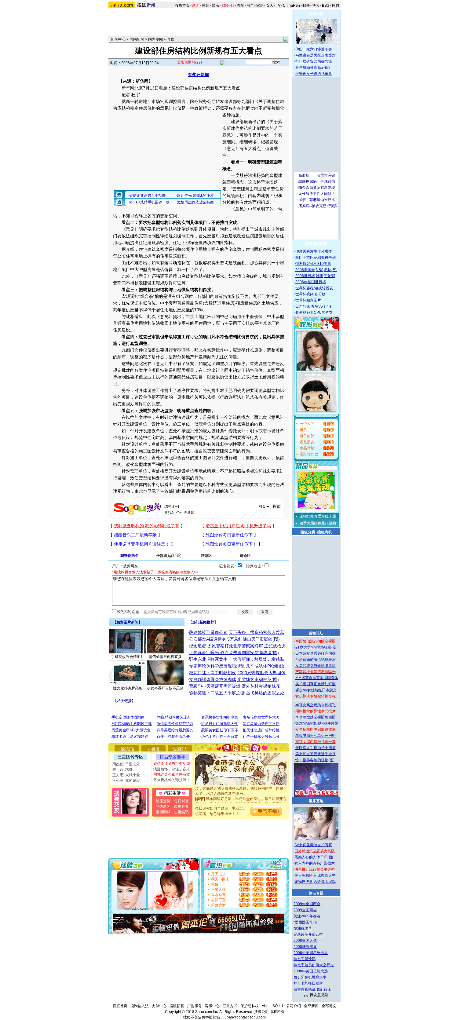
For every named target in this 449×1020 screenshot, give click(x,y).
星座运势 (163, 801)
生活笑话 (181, 812)
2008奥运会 (305, 270)
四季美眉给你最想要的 (317, 523)
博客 (315, 5)
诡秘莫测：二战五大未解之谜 (217, 692)
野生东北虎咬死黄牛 (208, 659)
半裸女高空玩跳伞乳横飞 (315, 705)
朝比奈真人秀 (325, 875)
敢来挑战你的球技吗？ (171, 780)
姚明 (319, 276)
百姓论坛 (316, 633)
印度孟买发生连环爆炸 (313, 251)
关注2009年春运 (307, 916)
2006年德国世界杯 (310, 282)
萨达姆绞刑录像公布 (208, 632)
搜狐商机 (324, 532)
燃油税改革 (303, 928)
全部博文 (329, 1006)
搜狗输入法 (139, 1006)
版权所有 (277, 1012)
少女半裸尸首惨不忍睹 (165, 688)
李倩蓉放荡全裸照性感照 (315, 717)
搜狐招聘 (177, 1006)
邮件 (306, 5)
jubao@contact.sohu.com (245, 1017)
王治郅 (329, 276)
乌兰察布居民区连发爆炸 (315, 55)
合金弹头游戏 (325, 881)
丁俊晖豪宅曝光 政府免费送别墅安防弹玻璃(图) (234, 652)
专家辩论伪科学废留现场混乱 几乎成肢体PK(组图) (236, 666)
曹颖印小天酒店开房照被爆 (214, 686)
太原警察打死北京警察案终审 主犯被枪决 (246, 645)
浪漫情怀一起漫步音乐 (171, 769)
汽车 (240, 5)
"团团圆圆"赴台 (306, 922)
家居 (260, 5)
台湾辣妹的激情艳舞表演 (315, 659)
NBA (319, 270)
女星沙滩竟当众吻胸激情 (315, 666)
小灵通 (153, 749)
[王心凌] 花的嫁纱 (125, 780)
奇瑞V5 (317, 306)
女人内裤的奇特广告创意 (314, 863)
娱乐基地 (316, 801)
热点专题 (316, 893)
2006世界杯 (305, 276)
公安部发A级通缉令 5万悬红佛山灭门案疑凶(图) (234, 639)
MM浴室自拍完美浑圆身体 (316, 678)
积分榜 (320, 294)
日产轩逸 (302, 306)
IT (232, 5)
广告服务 (194, 1006)
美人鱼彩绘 (303, 875)
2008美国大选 (305, 940)
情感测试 (163, 812)
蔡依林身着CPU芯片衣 (314, 312)
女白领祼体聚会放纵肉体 (212, 679)
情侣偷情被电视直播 (165, 657)
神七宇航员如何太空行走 (314, 965)
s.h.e (328, 306)
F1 (335, 270)
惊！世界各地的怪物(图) (314, 760)
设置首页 (120, 1006)
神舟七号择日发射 (308, 983)
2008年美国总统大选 (311, 971)
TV (278, 5)
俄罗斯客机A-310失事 (313, 263)
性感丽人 (180, 749)
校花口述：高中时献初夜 (212, 672)
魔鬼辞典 (181, 806)
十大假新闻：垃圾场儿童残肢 (256, 659)
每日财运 (181, 801)
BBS (325, 5)
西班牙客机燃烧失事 (310, 977)
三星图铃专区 (130, 756)
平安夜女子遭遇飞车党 (313, 73)
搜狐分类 (308, 532)
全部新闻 (311, 1006)
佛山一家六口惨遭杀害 (313, 49)
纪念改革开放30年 (308, 934)
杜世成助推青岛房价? (312, 67)
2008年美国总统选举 (311, 953)
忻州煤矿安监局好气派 (313, 61)
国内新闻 (137, 39)
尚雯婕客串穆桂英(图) (258, 679)
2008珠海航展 (305, 947)
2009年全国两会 (307, 904)
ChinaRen (291, 5)
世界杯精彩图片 (308, 300)
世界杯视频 (304, 294)
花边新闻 (163, 806)
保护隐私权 (249, 1006)
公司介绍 (293, 1006)
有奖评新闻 (198, 74)
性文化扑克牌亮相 (127, 688)
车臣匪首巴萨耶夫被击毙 (315, 257)
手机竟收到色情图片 (127, 657)
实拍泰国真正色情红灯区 (315, 684)
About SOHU (272, 1006)
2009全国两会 (305, 910)
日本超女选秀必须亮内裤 (315, 653)
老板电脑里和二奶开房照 (315, 735)
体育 (205, 5)
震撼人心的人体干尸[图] (313, 857)
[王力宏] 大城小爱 (125, 775)
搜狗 (336, 5)
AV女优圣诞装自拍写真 (313, 845)
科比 (328, 270)
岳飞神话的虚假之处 (265, 692)
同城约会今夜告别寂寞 (171, 774)
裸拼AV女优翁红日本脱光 (316, 690)
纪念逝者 (197, 645)
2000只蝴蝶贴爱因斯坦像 (261, 672)
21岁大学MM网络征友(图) (316, 647)
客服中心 (212, 1006)
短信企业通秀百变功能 (171, 764)
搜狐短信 (126, 749)
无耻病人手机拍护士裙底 (315, 748)
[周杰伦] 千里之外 (125, 764)
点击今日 (316, 14)
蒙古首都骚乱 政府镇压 (312, 989)
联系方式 (230, 1006)
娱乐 (215, 5)
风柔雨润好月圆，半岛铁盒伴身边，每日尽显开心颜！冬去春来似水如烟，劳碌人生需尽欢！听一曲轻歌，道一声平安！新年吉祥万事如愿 (241, 797)
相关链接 (124, 701)
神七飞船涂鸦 (305, 959)
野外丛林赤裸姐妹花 (261, 686)
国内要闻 (155, 39)
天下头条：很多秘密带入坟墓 (256, 632)
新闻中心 (118, 39)
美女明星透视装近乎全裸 (315, 754)
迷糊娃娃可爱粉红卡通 (317, 516)
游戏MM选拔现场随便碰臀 (316, 723)
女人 (269, 5)
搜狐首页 (182, 5)
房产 (250, 5)
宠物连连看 (303, 881)
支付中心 (159, 1006)
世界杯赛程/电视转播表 (314, 288)
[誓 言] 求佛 (122, 769)
